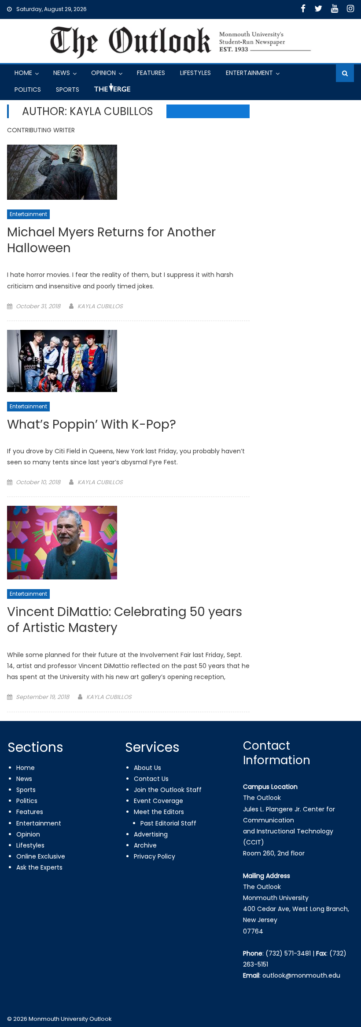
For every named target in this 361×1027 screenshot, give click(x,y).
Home (23, 72)
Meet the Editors (159, 811)
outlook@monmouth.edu (301, 975)
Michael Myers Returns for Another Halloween (111, 240)
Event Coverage (158, 800)
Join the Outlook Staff (168, 789)
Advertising (151, 834)
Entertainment (249, 72)
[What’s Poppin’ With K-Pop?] (128, 361)
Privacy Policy (154, 856)
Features (151, 72)
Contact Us (151, 778)
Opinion (103, 72)
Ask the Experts (39, 867)
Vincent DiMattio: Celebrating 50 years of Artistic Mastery (124, 620)
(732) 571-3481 (288, 953)
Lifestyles (195, 72)
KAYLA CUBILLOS (100, 306)
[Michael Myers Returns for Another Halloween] (128, 172)
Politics (28, 89)
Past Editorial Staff (168, 823)
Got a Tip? (111, 91)
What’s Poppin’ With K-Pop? (91, 425)
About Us (147, 767)
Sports (67, 89)
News (61, 72)
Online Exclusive (40, 856)
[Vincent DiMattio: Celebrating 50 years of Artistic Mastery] (128, 542)
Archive (145, 845)
